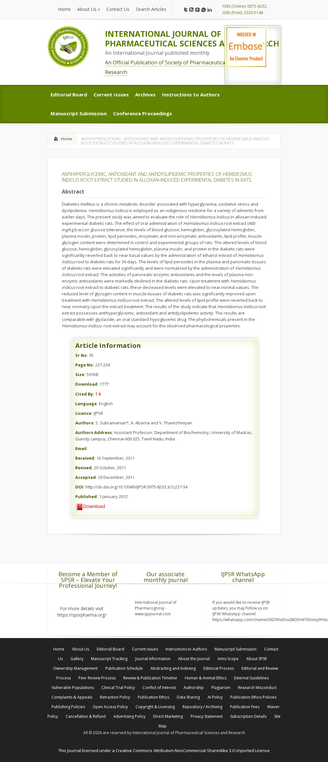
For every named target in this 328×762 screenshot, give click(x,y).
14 (98, 393)
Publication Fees (244, 706)
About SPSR (256, 658)
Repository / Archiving (202, 706)
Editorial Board (110, 649)
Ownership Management (75, 668)
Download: (87, 384)
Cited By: (84, 394)
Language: (86, 403)
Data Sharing (188, 697)
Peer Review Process (97, 678)
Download (94, 506)
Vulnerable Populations (73, 687)
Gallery (76, 658)
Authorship (194, 687)
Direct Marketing (168, 716)
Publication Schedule (124, 668)
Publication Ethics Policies (253, 697)
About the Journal (194, 658)
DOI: (80, 487)
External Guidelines (251, 678)
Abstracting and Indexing (173, 668)
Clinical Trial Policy (118, 687)
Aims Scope (228, 658)
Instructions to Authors (186, 649)
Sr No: (81, 355)
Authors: (84, 423)
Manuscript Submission (236, 649)
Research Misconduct (257, 687)
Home (66, 139)
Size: (80, 374)
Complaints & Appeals (72, 697)
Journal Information (152, 658)
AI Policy (215, 697)
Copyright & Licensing (155, 706)
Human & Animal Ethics (205, 678)
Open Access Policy (110, 706)
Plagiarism (220, 687)
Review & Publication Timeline (150, 678)
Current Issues (145, 649)
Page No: (84, 365)
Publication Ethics (153, 697)
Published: (86, 496)
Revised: (84, 468)
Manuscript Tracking (109, 658)
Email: (81, 448)
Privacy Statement (207, 716)
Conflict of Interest (159, 687)
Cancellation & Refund (86, 716)
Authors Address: (94, 432)
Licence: (84, 413)
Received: (85, 458)
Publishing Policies (68, 706)
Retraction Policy (115, 697)
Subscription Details (248, 716)
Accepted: (86, 477)
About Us (80, 649)
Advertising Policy (129, 716)
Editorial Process (218, 668)
